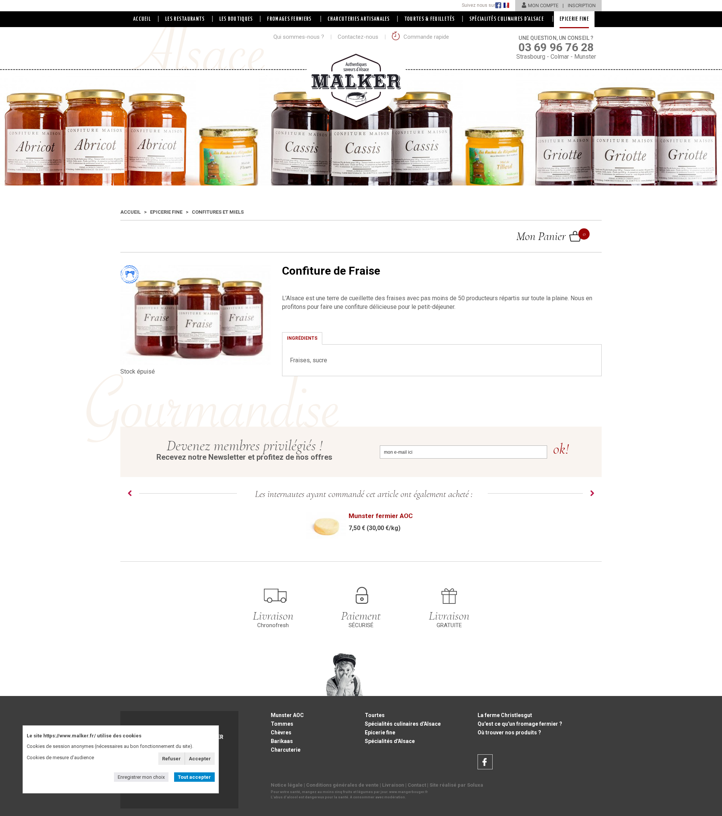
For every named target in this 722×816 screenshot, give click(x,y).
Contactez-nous (358, 36)
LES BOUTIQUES (236, 19)
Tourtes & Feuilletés (429, 19)
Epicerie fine (166, 212)
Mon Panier (548, 236)
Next (592, 493)
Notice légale (287, 785)
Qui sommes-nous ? (298, 36)
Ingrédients (302, 338)
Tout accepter (194, 777)
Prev (129, 493)
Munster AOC (287, 715)
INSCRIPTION (582, 5)
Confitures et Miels (218, 212)
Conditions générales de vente (342, 785)
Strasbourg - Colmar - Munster (556, 47)
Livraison (393, 785)
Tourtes (375, 715)
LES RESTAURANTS (185, 19)
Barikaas (282, 741)
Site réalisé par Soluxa (456, 785)
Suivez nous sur (478, 5)
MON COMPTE (543, 5)
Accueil (142, 19)
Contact (417, 785)
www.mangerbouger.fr (408, 792)
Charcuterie (285, 750)
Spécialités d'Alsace (390, 741)
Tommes (282, 724)
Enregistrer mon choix (141, 777)
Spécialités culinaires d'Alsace (403, 724)
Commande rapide (425, 36)
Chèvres (281, 732)
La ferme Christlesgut (505, 715)
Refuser (171, 758)
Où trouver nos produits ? (509, 732)
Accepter (200, 758)
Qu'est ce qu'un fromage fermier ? (520, 724)
